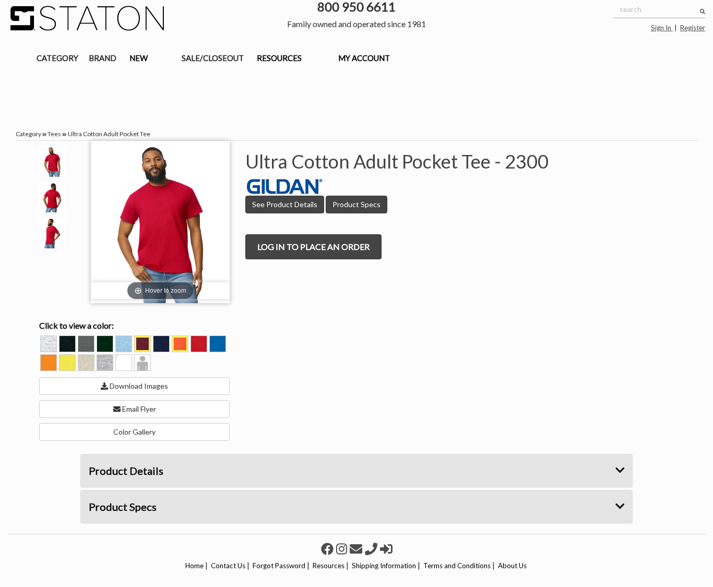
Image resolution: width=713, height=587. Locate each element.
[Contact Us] (357, 548)
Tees (54, 134)
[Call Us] (372, 548)
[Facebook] (328, 548)
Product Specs (356, 204)
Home (194, 565)
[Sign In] (386, 548)
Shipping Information (384, 565)
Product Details (126, 470)
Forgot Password (279, 565)
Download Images (138, 385)
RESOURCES (279, 58)
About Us (512, 565)
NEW (138, 58)
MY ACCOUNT (364, 58)
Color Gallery (134, 431)
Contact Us (228, 565)
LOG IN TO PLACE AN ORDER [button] (313, 246)
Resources (328, 565)
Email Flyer (138, 408)
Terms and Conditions (457, 565)
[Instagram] (343, 548)
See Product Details (284, 204)
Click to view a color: (76, 325)
